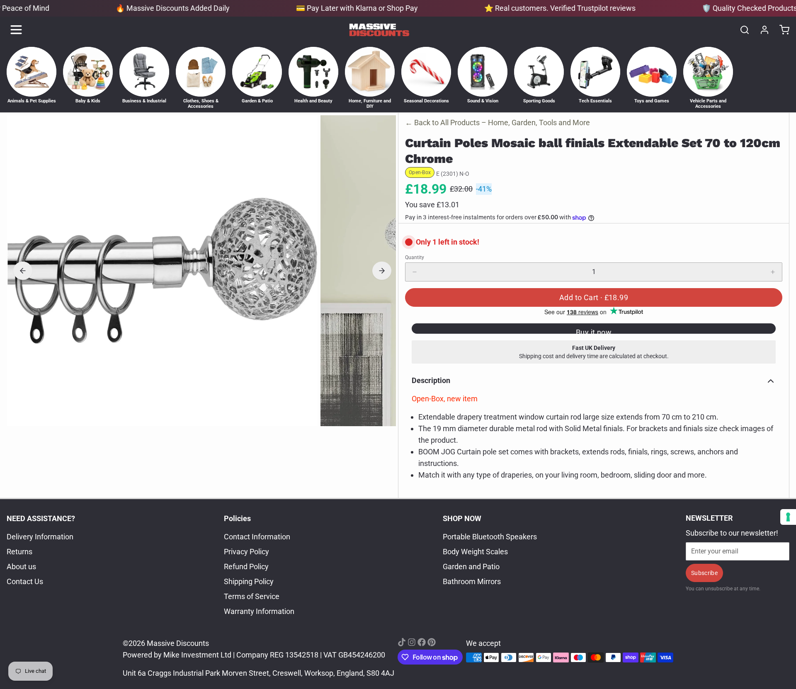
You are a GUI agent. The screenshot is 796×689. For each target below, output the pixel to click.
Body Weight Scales (475, 551)
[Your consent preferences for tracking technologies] (788, 517)
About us (21, 566)
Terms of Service (251, 596)
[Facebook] (421, 642)
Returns (19, 551)
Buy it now (594, 331)
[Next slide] (381, 271)
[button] (593, 297)
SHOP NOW (462, 518)
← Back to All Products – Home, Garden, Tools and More (497, 122)
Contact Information (257, 536)
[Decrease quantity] (414, 272)
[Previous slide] (22, 271)
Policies (237, 518)
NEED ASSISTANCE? (41, 518)
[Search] (741, 30)
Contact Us (25, 581)
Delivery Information (40, 536)
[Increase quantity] (773, 272)
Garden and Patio (471, 566)
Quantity (414, 257)
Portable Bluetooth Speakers (490, 536)
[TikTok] (402, 642)
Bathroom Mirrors (472, 581)
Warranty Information (259, 611)
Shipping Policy (249, 581)
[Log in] (761, 30)
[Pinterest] (431, 642)
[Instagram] (412, 642)
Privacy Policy (246, 551)
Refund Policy (246, 566)
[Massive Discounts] (379, 29)
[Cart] (781, 30)
